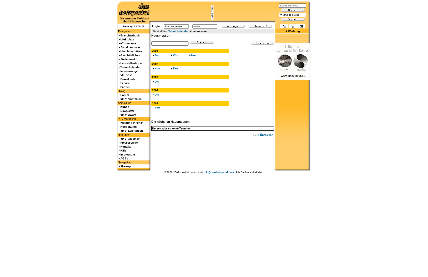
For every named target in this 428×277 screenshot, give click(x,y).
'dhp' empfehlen (131, 98)
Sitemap (125, 166)
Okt (175, 55)
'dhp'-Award (128, 114)
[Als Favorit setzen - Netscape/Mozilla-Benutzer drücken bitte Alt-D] (292, 26)
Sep (157, 55)
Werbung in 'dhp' (131, 122)
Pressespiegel (129, 142)
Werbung (294, 31)
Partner (125, 87)
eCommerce (128, 43)
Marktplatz (127, 39)
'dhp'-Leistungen (131, 130)
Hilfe (123, 150)
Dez (175, 68)
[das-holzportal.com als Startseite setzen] (284, 26)
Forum (124, 94)
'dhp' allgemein (130, 138)
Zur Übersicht (264, 134)
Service (125, 83)
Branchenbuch (130, 35)
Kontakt (125, 146)
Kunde (124, 106)
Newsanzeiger (129, 71)
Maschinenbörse (131, 51)
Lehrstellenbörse (131, 63)
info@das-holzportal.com (219, 172)
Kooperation (128, 126)
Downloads (127, 79)
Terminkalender (178, 31)
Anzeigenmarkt (130, 47)
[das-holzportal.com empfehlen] (301, 26)
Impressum (127, 154)
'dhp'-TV (126, 75)
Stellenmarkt (128, 59)
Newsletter (127, 110)
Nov (193, 55)
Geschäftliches (130, 55)
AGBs (124, 158)
